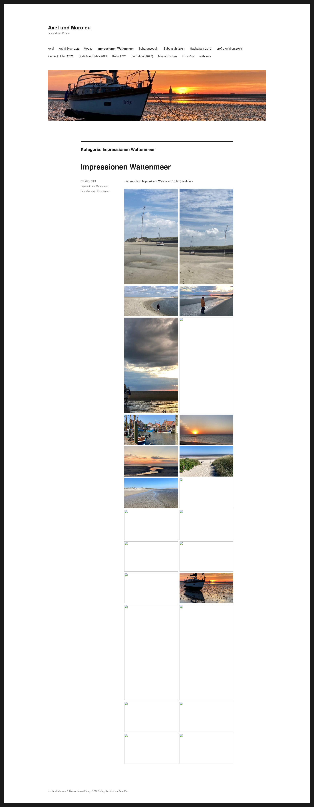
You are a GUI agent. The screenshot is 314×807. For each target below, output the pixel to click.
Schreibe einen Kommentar (95, 191)
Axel (51, 48)
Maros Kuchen (167, 56)
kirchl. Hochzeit (69, 48)
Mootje (88, 48)
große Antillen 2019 (229, 48)
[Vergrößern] (173, 193)
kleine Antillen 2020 (61, 56)
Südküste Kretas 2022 (93, 56)
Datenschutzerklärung (80, 791)
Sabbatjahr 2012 (201, 48)
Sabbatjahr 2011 (174, 48)
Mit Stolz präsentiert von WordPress (111, 791)
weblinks (205, 56)
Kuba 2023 (119, 56)
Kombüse (188, 56)
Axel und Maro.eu (69, 27)
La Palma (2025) (142, 56)
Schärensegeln (148, 48)
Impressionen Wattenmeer (116, 48)
